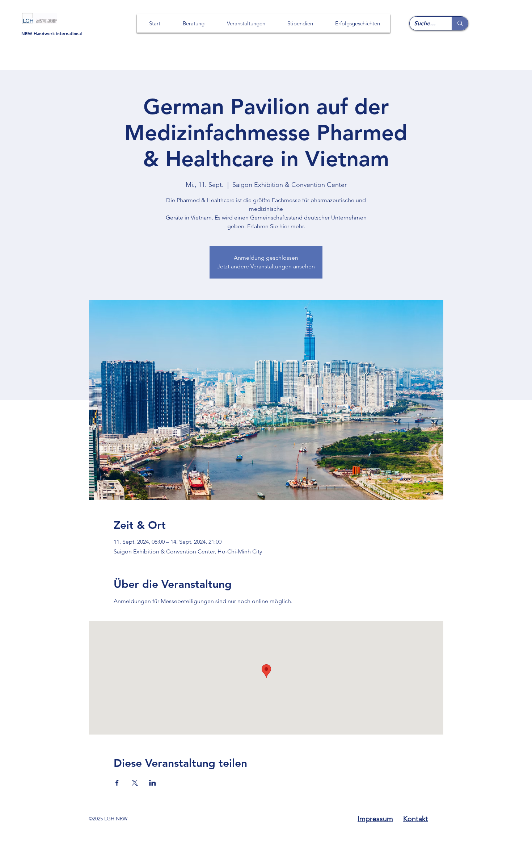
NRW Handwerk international (51, 33)
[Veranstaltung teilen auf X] (134, 783)
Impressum (375, 818)
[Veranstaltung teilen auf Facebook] (117, 783)
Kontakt (415, 818)
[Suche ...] (460, 23)
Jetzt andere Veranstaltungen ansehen (266, 266)
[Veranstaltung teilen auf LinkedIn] (152, 783)
